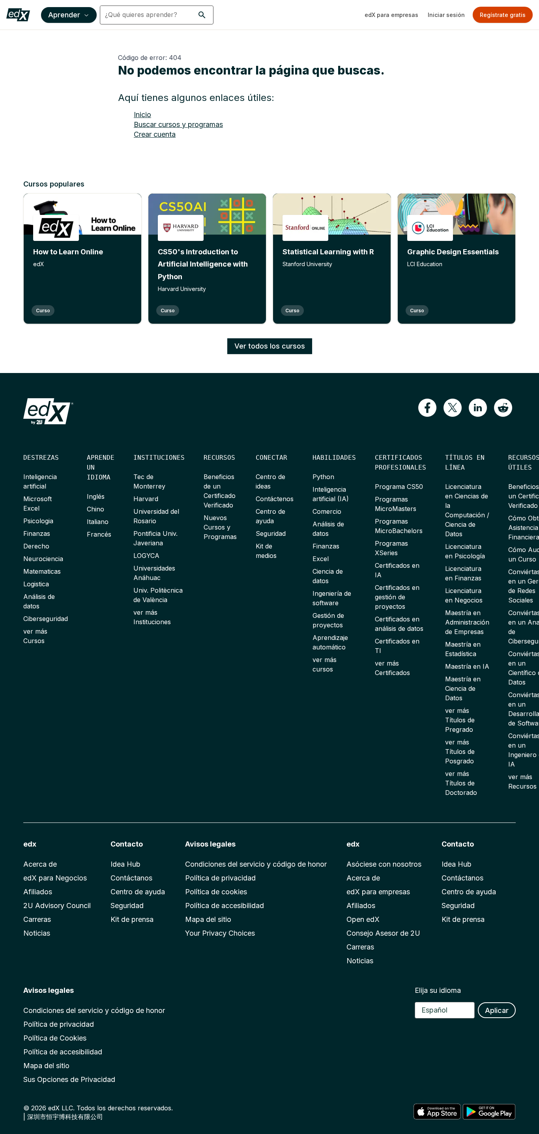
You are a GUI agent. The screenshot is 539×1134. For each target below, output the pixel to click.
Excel (321, 559)
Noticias (36, 933)
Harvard (145, 499)
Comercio (327, 511)
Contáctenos (275, 499)
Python (323, 477)
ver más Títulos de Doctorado (461, 783)
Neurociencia (43, 559)
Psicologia (38, 521)
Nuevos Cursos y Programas (220, 527)
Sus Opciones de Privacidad (69, 1079)
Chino (95, 509)
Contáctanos (131, 878)
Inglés (96, 496)
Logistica (36, 584)
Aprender (64, 15)
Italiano (98, 522)
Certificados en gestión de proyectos (397, 597)
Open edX (363, 919)
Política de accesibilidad (224, 905)
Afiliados (37, 892)
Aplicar (497, 1010)
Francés (99, 534)
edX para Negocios (55, 878)
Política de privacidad (220, 878)
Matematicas (42, 571)
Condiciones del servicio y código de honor (256, 864)
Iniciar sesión (446, 14)
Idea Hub (125, 864)
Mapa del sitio (208, 919)
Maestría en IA (467, 666)
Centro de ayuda (137, 892)
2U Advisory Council (57, 905)
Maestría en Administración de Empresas (467, 622)
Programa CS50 (399, 487)
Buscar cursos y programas (178, 124)
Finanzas (36, 533)
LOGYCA (146, 556)
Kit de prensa (131, 919)
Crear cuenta (155, 134)
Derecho (36, 546)
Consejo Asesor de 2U (383, 933)
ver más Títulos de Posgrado (460, 751)
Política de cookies (216, 892)
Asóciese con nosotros (383, 864)
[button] (202, 15)
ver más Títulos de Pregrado (460, 720)
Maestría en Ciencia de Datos (463, 688)
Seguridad (271, 533)
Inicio (142, 114)
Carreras (37, 919)
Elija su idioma (438, 990)
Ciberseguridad (45, 619)
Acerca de (40, 864)
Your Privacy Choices (220, 933)
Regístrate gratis (503, 14)
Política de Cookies (54, 1038)
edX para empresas (391, 14)
